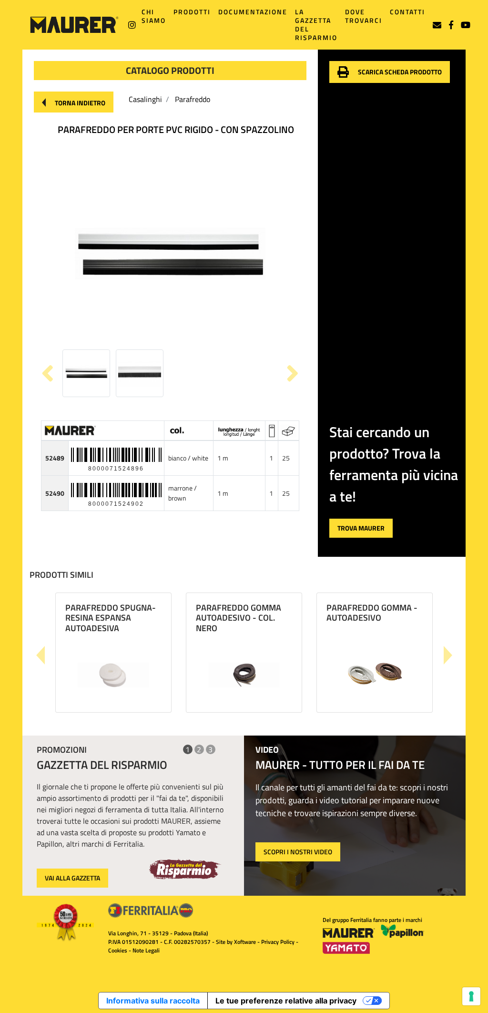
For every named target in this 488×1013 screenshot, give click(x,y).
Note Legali (146, 950)
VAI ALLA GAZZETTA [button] (72, 878)
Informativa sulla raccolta (153, 1000)
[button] (73, 102)
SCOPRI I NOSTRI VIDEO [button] (298, 852)
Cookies (117, 950)
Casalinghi (145, 99)
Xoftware (245, 941)
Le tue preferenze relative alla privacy (285, 1000)
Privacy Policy (278, 941)
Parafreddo (192, 99)
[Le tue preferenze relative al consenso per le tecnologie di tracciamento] (471, 996)
